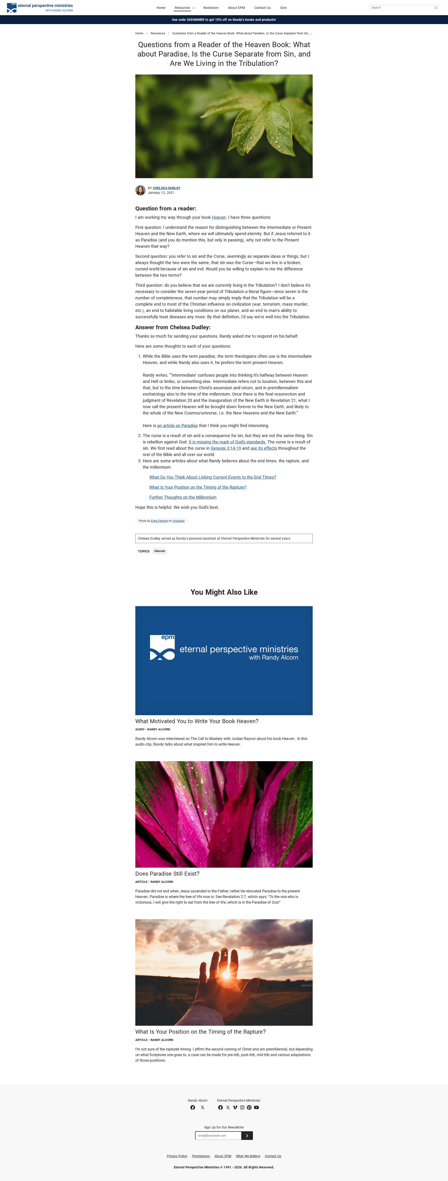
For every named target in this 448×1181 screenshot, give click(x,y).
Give (283, 8)
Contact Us (262, 8)
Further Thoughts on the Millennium (183, 497)
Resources (158, 33)
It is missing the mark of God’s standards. (227, 441)
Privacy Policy (177, 1156)
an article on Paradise (177, 425)
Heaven (219, 217)
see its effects (263, 448)
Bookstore (211, 8)
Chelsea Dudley (166, 188)
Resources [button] (182, 8)
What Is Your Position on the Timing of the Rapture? (198, 487)
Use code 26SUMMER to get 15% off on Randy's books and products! (224, 19)
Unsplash (179, 521)
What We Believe (248, 1156)
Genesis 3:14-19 (226, 448)
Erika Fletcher (159, 521)
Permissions (201, 1156)
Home (161, 8)
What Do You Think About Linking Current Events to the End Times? (212, 477)
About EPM (236, 8)
